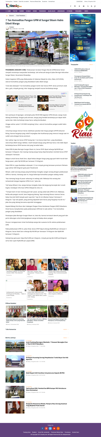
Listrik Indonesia (11, 253)
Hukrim (21, 11)
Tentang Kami (9, 1)
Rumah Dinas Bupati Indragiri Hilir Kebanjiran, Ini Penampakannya (57, 319)
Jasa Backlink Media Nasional (20, 421)
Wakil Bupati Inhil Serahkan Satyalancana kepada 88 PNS (45, 373)
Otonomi (69, 11)
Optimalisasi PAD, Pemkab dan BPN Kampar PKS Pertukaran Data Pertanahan (46, 389)
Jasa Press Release (5, 421)
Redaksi (16, 1)
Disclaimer (44, 1)
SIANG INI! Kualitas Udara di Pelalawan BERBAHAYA (82, 70)
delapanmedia (66, 434)
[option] (16, 315)
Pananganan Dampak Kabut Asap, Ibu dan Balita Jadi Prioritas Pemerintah (83, 78)
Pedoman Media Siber (35, 1)
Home (9, 11)
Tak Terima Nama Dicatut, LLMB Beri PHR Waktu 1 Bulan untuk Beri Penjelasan (37, 320)
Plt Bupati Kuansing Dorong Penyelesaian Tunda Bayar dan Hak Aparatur (47, 358)
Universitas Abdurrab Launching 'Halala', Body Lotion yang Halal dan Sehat (15, 320)
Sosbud (28, 11)
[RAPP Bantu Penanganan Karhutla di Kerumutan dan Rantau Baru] (83, 155)
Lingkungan (60, 11)
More (86, 11)
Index (65, 303)
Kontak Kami (52, 1)
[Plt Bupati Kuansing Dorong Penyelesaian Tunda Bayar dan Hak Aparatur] (74, 199)
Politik (15, 11)
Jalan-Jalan (51, 11)
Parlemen (78, 11)
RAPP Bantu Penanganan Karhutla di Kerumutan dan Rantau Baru (81, 169)
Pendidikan (42, 11)
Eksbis (35, 11)
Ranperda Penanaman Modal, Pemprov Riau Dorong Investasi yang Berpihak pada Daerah (46, 404)
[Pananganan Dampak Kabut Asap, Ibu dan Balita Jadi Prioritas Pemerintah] (74, 182)
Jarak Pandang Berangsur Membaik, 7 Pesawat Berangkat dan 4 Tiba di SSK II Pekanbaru (47, 343)
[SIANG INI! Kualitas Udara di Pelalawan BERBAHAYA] (74, 176)
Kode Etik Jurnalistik (24, 1)
